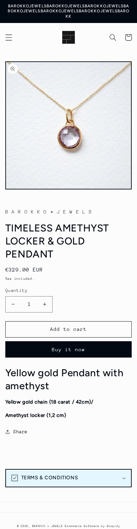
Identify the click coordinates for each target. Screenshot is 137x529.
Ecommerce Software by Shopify (92, 526)
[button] (8, 37)
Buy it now (68, 349)
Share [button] (20, 431)
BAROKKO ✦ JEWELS (47, 526)
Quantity (16, 290)
